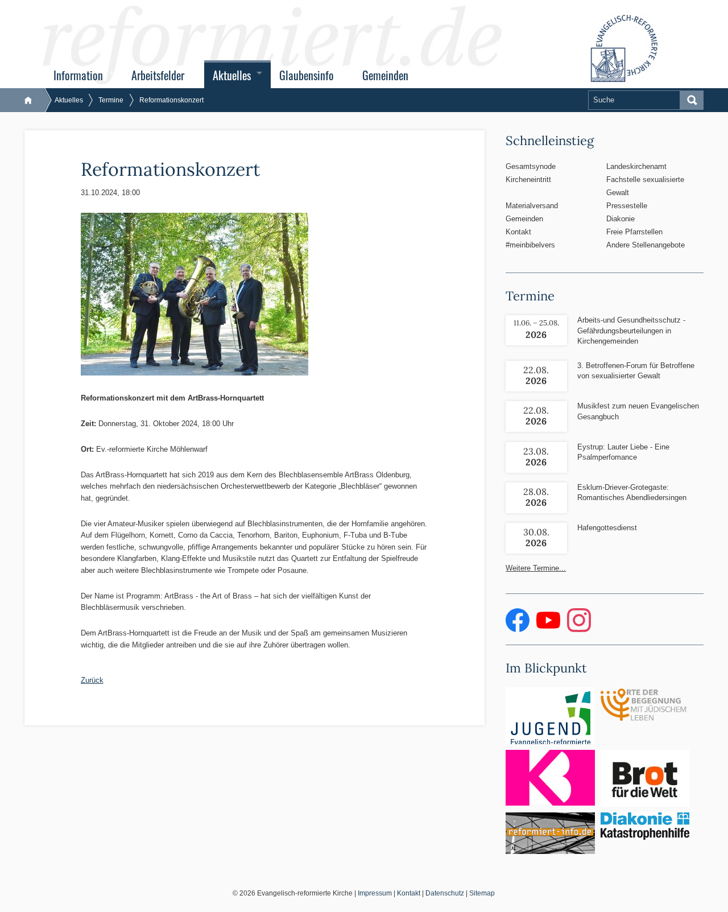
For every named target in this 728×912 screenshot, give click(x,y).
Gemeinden (385, 75)
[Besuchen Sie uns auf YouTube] (549, 629)
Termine (110, 100)
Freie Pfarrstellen (634, 232)
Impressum (375, 893)
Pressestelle (626, 205)
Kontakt (518, 232)
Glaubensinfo (306, 75)
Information (78, 75)
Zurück (92, 680)
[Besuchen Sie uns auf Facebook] (519, 629)
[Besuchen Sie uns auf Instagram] (579, 629)
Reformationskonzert (171, 100)
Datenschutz (444, 893)
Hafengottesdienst (607, 527)
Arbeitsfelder (157, 75)
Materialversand (532, 205)
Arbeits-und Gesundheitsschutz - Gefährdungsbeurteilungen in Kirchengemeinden (631, 330)
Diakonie (620, 218)
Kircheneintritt (528, 179)
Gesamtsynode (531, 166)
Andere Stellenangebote (645, 245)
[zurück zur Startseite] (33, 100)
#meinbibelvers (530, 245)
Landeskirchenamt (636, 166)
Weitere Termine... (536, 568)
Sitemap (482, 893)
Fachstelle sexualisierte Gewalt (645, 186)
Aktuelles (232, 75)
